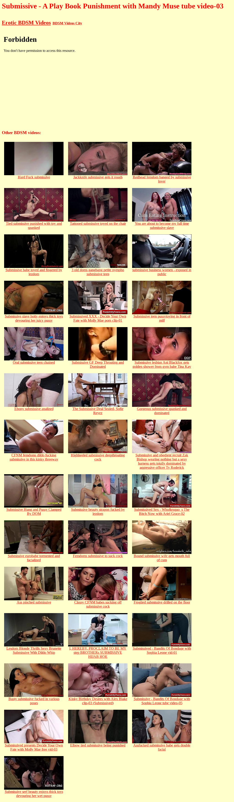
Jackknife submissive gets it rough (97, 177)
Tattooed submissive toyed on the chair (98, 223)
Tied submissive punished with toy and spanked (34, 226)
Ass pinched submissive (34, 602)
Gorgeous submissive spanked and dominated (162, 411)
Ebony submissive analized (33, 409)
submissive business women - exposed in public (161, 272)
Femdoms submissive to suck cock (98, 556)
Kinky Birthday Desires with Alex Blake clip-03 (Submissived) (98, 701)
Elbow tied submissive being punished (97, 745)
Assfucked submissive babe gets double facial (161, 747)
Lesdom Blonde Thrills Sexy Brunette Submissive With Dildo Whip (33, 650)
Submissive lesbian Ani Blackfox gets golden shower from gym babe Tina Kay (162, 364)
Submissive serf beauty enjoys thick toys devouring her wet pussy (34, 794)
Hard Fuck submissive (34, 177)
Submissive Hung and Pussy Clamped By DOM (33, 512)
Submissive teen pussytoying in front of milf (161, 318)
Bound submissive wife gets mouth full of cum (162, 558)
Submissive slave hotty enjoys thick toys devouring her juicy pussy (34, 318)
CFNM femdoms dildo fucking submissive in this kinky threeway (34, 457)
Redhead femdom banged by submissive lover (162, 179)
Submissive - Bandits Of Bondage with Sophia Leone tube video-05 (162, 701)
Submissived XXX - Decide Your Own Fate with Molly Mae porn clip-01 (97, 318)
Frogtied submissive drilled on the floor (162, 602)
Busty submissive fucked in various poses (33, 701)
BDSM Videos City (67, 23)
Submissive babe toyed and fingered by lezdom (33, 272)
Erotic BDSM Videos (26, 23)
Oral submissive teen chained (34, 362)
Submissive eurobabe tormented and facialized (34, 558)
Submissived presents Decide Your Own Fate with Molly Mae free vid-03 (34, 747)
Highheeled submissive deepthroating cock (98, 457)
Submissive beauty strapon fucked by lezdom (98, 512)
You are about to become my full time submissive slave (162, 226)
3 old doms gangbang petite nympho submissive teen (98, 272)
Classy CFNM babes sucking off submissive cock (98, 604)
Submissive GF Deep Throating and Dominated (98, 364)
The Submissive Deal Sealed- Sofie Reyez (97, 411)
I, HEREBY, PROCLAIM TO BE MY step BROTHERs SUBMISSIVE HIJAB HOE (97, 652)
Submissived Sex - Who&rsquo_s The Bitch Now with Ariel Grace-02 (161, 512)
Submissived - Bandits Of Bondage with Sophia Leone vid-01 (162, 650)
